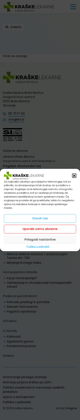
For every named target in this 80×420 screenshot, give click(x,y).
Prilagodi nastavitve (40, 239)
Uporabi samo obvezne (40, 229)
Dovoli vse (40, 218)
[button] (74, 175)
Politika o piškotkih (38, 246)
